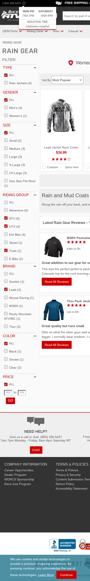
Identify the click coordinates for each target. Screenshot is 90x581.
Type (7, 68)
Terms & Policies (67, 470)
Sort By (46, 80)
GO (10, 400)
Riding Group (16, 195)
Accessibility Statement (71, 488)
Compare (52, 167)
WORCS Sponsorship (19, 479)
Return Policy (65, 484)
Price (8, 377)
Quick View (71, 167)
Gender (10, 92)
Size (7, 125)
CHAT (36, 450)
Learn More (46, 575)
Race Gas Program (17, 484)
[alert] (37, 18)
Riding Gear (12, 42)
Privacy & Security (68, 474)
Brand (9, 266)
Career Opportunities (18, 470)
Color (9, 336)
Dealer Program (15, 474)
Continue (66, 575)
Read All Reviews (57, 281)
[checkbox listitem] (9, 75)
